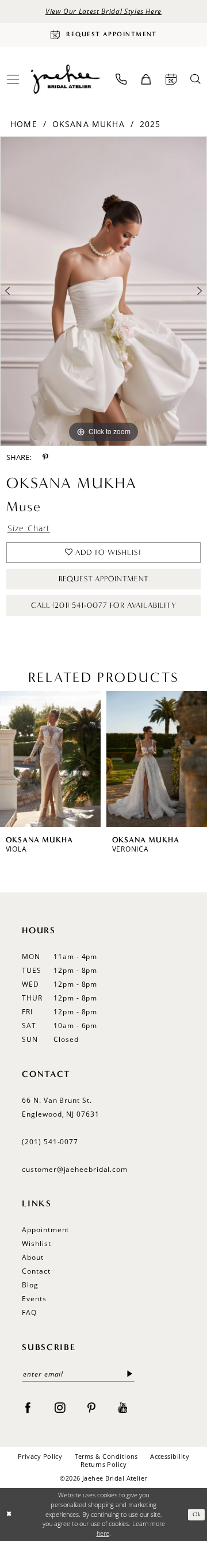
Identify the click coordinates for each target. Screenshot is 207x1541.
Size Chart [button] (29, 528)
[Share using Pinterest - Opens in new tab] (45, 457)
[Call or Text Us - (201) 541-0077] (120, 79)
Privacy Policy (40, 1456)
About (33, 1257)
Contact (36, 1271)
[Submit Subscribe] (130, 1374)
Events (34, 1298)
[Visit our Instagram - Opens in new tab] (60, 1407)
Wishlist (36, 1243)
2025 (150, 123)
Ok (197, 1514)
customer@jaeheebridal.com (75, 1169)
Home (23, 123)
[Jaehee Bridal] (65, 79)
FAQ (29, 1312)
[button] (145, 79)
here (103, 1533)
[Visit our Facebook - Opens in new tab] (27, 1407)
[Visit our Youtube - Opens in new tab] (123, 1407)
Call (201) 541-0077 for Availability (104, 605)
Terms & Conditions (106, 1456)
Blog (30, 1285)
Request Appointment (104, 579)
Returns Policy (103, 1464)
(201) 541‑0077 (50, 1141)
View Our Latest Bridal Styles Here (103, 11)
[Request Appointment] (170, 79)
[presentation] (60, 759)
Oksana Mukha (88, 123)
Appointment (45, 1229)
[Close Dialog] (9, 1514)
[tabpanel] (103, 291)
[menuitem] (120, 79)
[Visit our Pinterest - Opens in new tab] (91, 1407)
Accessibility (169, 1456)
